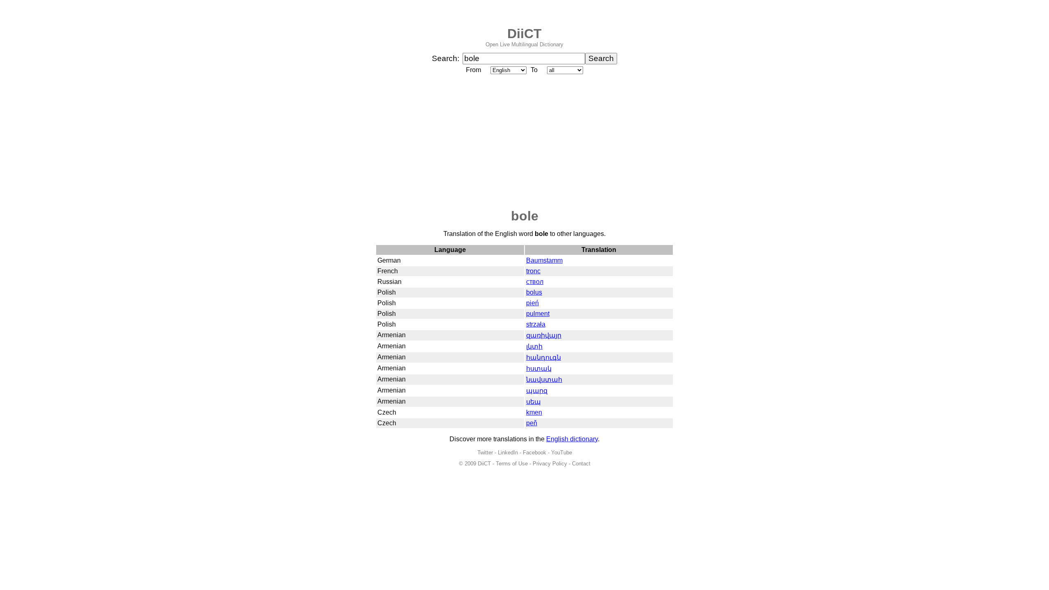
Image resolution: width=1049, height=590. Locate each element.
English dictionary (572, 439)
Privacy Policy (550, 464)
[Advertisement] (524, 142)
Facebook (534, 452)
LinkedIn (508, 452)
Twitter (485, 452)
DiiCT (524, 33)
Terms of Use (512, 464)
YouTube (561, 452)
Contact (581, 464)
